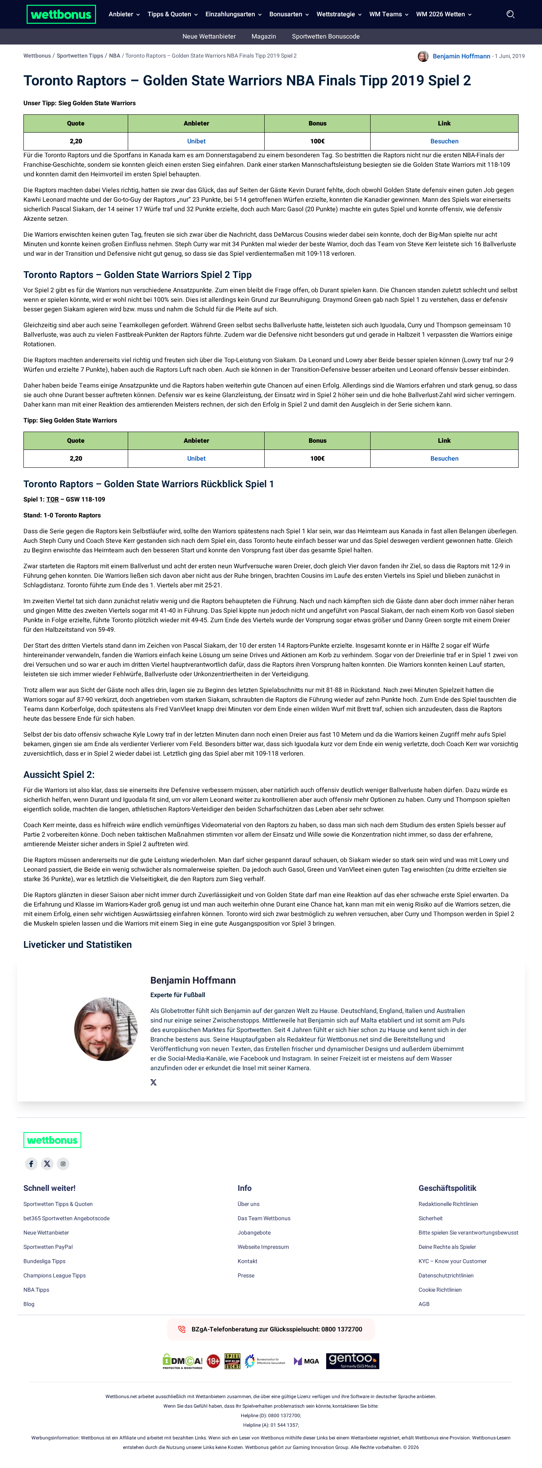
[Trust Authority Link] (265, 1361)
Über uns (248, 1204)
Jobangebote (254, 1233)
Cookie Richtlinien (440, 1290)
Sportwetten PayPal (48, 1247)
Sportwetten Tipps (80, 56)
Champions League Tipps (54, 1276)
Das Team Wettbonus (264, 1219)
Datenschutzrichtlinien (446, 1276)
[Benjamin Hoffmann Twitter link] (153, 1082)
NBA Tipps (36, 1290)
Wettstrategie (336, 14)
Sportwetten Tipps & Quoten (58, 1204)
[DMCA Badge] (182, 1361)
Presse (246, 1276)
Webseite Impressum (263, 1247)
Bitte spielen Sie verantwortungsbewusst (469, 1233)
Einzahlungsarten (230, 14)
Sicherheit (431, 1219)
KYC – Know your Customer (453, 1261)
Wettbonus (37, 56)
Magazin (264, 36)
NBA (114, 56)
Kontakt (248, 1261)
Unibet (196, 141)
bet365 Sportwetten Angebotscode (66, 1219)
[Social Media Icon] (31, 1163)
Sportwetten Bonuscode (326, 36)
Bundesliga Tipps (44, 1261)
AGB (424, 1304)
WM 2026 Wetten (440, 14)
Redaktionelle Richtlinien (448, 1204)
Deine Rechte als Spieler (447, 1247)
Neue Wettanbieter (209, 36)
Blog (29, 1304)
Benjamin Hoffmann (461, 56)
